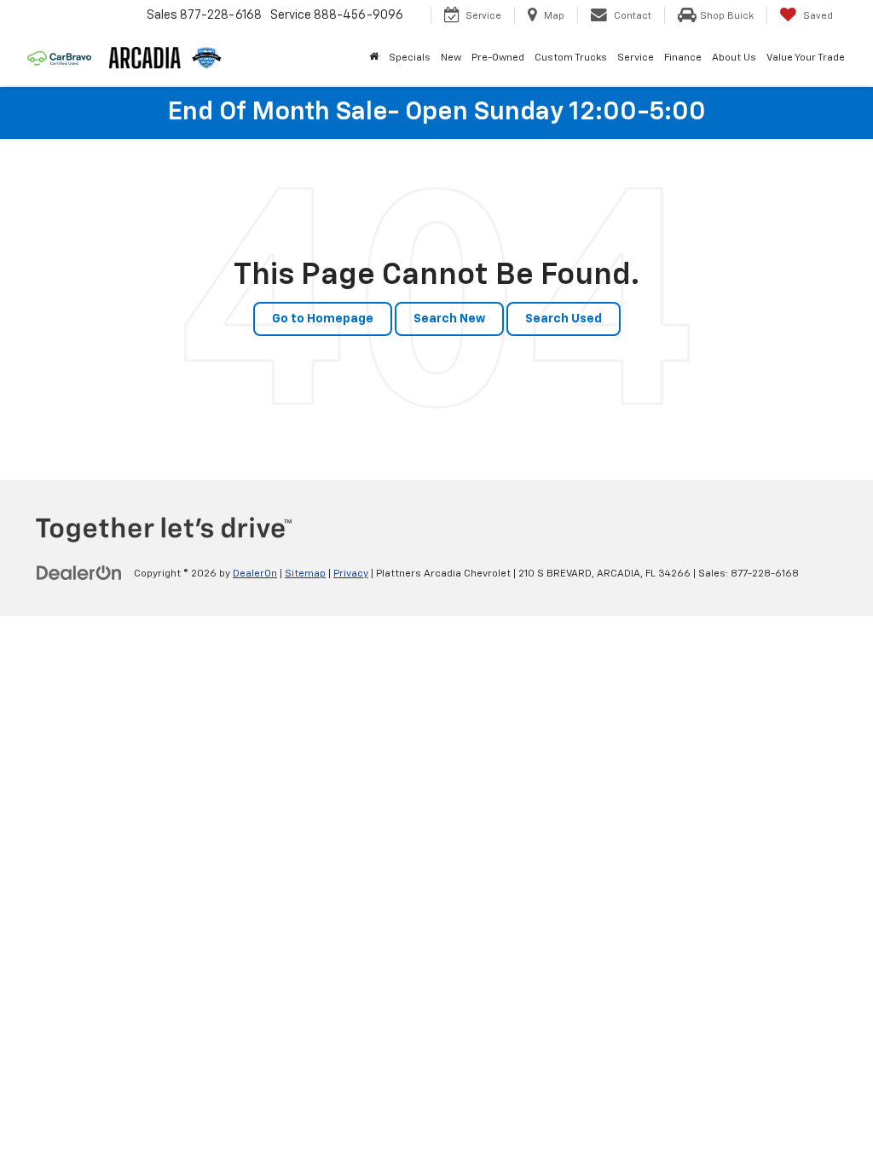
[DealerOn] (79, 573)
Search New (449, 319)
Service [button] (635, 58)
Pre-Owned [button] (497, 58)
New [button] (451, 58)
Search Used (563, 319)
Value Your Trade (805, 58)
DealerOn (255, 574)
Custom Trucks (571, 58)
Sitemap (305, 574)
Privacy (350, 574)
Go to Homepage (322, 319)
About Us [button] (734, 58)
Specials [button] (410, 58)
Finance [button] (683, 58)
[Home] (374, 58)
